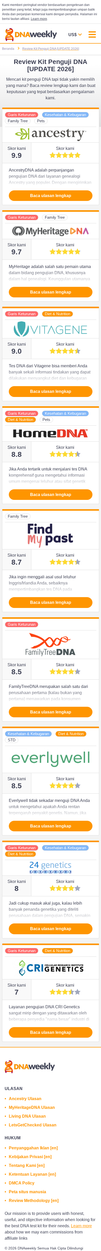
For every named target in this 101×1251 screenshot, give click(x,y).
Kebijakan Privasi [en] (30, 1157)
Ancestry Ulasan (25, 1098)
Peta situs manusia (27, 1192)
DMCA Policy (21, 1183)
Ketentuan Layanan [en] (32, 1174)
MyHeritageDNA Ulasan (32, 1107)
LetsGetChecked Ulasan (32, 1125)
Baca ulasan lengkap (50, 195)
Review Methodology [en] (34, 1200)
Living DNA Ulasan (27, 1116)
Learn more (39, 19)
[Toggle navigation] (92, 35)
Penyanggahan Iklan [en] (33, 1148)
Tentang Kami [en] (27, 1165)
